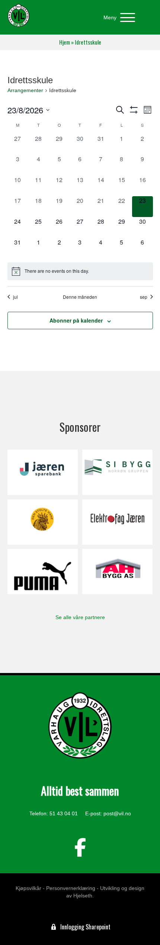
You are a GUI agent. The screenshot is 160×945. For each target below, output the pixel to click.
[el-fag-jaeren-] (117, 522)
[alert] (80, 271)
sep (143, 297)
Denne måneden (80, 297)
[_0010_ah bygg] (117, 571)
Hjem (64, 42)
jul (15, 297)
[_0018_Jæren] (42, 472)
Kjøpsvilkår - (30, 888)
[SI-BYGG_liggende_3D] (117, 472)
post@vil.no (117, 813)
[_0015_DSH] (42, 522)
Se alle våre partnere (80, 617)
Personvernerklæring (70, 888)
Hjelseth (82, 896)
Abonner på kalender (76, 320)
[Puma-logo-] (42, 571)
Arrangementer (25, 90)
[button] (117, 17)
